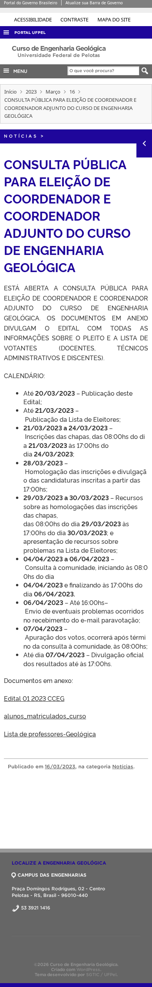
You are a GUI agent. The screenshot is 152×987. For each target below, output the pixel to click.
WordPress (88, 969)
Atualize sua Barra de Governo (94, 2)
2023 (31, 91)
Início (10, 91)
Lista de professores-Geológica (50, 733)
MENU (18, 71)
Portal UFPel (30, 32)
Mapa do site (114, 19)
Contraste (75, 19)
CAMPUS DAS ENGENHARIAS (52, 874)
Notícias (21, 136)
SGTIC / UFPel (101, 974)
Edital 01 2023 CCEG (34, 698)
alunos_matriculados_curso (45, 715)
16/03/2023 (60, 766)
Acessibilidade (33, 19)
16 (72, 91)
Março (53, 91)
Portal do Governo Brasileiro (30, 2)
